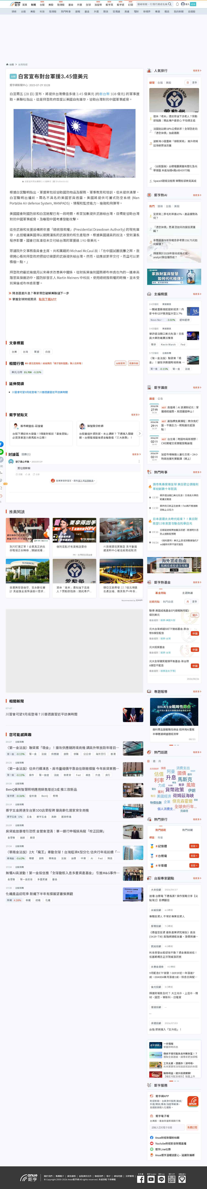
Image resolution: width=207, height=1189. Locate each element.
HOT (164, 407)
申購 (195, 633)
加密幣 (98, 4)
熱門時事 (66, 11)
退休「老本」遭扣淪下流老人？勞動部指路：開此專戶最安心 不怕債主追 (74, 589)
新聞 (33, 4)
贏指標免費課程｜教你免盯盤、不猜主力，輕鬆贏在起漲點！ (179, 425)
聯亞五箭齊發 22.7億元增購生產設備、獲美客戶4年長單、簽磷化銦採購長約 (120, 589)
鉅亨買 (109, 4)
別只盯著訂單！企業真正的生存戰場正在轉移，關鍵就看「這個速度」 (27, 548)
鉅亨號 (120, 4)
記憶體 (162, 846)
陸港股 (61, 4)
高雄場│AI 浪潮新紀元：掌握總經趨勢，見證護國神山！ (180, 409)
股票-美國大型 (168, 620)
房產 (127, 11)
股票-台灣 (166, 638)
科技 (42, 11)
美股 (51, 4)
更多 (194, 82)
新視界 (147, 11)
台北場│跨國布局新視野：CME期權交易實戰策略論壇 (179, 441)
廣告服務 (71, 1176)
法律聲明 (129, 1176)
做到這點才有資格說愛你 (72, 546)
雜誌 (166, 11)
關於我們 (48, 1176)
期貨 (105, 11)
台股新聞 (166, 353)
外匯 (79, 4)
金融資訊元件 (85, 1176)
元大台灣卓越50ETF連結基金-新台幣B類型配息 (169, 631)
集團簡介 (60, 1176)
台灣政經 (23, 64)
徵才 (108, 1176)
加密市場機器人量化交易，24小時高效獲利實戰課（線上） (179, 456)
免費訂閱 (192, 1127)
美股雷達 (166, 304)
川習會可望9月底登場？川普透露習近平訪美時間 (40, 392)
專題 (157, 11)
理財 (136, 11)
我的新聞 (179, 11)
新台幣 (104, 93)
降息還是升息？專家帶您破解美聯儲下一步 (40, 293)
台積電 (162, 856)
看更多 (134, 415)
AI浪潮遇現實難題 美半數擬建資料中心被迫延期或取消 (120, 548)
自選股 (191, 11)
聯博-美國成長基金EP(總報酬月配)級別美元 (169, 612)
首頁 (24, 4)
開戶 (195, 615)
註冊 (193, 4)
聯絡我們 (99, 1176)
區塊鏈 (116, 11)
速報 (77, 11)
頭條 (14, 11)
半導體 (162, 865)
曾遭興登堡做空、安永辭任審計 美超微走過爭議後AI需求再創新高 (27, 589)
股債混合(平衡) (168, 670)
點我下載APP (48, 299)
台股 (42, 4)
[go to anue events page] (177, 4)
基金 (70, 4)
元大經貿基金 (157, 647)
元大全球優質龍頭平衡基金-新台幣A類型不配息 (169, 663)
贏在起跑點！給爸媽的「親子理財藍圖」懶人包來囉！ (56, 363)
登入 (187, 4)
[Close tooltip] (28, 496)
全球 (88, 4)
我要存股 (133, 363)
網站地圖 (118, 1176)
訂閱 (130, 4)
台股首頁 (120, 363)
